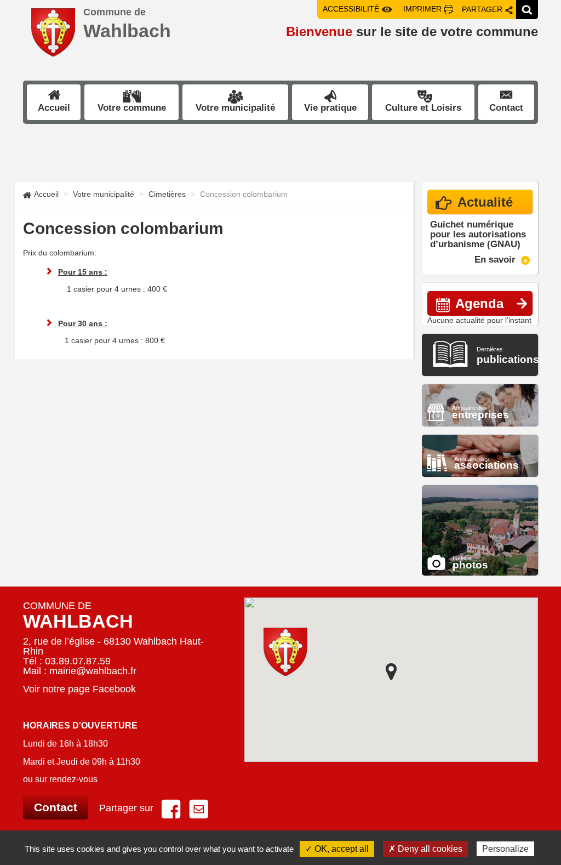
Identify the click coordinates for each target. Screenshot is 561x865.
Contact (506, 108)
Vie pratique (330, 108)
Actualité (485, 202)
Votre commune (132, 108)
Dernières (508, 355)
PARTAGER (482, 9)
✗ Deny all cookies (425, 848)
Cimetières (167, 194)
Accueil (54, 108)
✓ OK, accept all (337, 848)
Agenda (479, 303)
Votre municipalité (235, 108)
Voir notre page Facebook (79, 689)
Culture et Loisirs (423, 108)
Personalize (505, 848)
